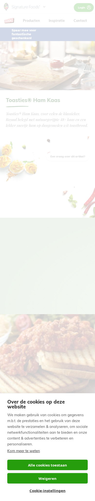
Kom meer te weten (23, 451)
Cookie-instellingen (47, 490)
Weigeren (47, 478)
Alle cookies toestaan (47, 465)
